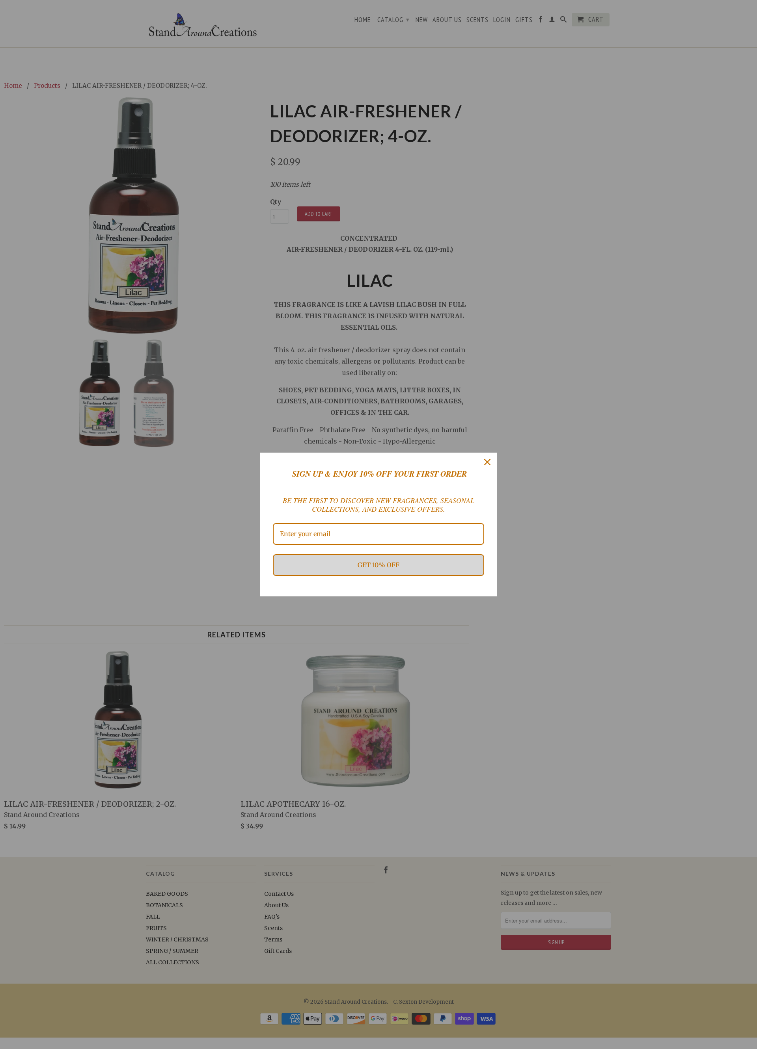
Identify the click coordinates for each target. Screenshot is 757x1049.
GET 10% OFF (378, 565)
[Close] (487, 462)
